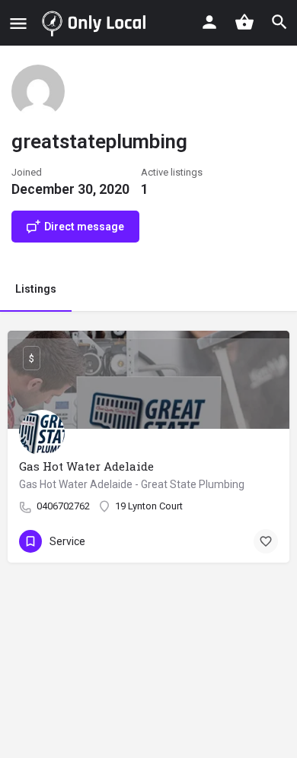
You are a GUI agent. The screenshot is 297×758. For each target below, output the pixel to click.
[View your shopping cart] (244, 22)
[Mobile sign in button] (209, 22)
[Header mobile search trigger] (279, 22)
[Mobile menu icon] (18, 23)
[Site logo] (97, 23)
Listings (35, 289)
